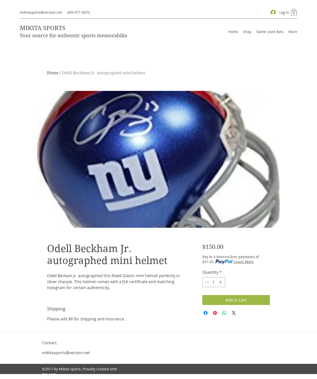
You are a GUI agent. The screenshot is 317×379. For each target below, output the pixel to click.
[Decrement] (206, 282)
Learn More (244, 262)
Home (52, 73)
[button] (294, 12)
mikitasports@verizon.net (41, 12)
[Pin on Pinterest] (215, 313)
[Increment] (220, 282)
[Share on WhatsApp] (224, 313)
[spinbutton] (213, 282)
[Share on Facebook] (206, 313)
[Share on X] (234, 313)
